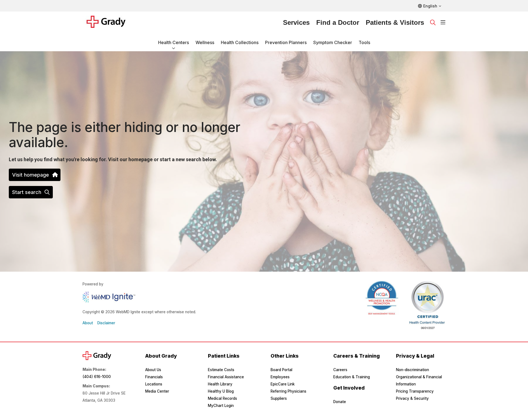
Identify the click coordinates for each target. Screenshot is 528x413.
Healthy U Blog (221, 391)
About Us (153, 370)
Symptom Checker (332, 42)
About (87, 323)
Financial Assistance (226, 377)
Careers (340, 370)
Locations (153, 384)
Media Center (157, 391)
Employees (280, 377)
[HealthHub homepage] (109, 23)
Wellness (205, 42)
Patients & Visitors (395, 22)
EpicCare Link (283, 384)
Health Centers (173, 42)
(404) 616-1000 (96, 376)
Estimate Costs (221, 370)
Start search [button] (26, 192)
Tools (364, 42)
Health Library (220, 384)
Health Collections (239, 42)
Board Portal (281, 370)
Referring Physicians (288, 391)
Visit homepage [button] (30, 175)
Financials (154, 377)
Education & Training (351, 377)
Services (296, 22)
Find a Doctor (337, 22)
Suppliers (279, 398)
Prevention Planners (286, 42)
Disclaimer (106, 323)
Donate (339, 401)
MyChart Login (221, 405)
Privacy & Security (412, 398)
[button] (443, 22)
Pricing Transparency (415, 391)
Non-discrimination (412, 370)
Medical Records (222, 398)
